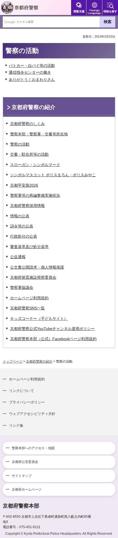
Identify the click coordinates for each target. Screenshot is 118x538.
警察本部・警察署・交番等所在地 (39, 134)
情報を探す (110, 11)
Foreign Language (94, 12)
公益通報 (18, 257)
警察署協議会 (21, 287)
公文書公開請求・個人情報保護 (37, 267)
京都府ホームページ (26, 489)
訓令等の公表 (21, 226)
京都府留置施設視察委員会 (33, 277)
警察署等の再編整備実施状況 (35, 195)
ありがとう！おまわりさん (32, 79)
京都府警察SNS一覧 (27, 308)
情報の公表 (19, 216)
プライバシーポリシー (27, 402)
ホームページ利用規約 (29, 298)
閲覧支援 (79, 11)
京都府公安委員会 (25, 462)
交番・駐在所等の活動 (29, 154)
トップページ (13, 361)
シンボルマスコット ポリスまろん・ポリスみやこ (53, 175)
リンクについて (21, 391)
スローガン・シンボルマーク (35, 165)
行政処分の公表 (23, 236)
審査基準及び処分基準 (29, 246)
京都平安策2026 (24, 185)
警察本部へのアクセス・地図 (33, 448)
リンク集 (16, 425)
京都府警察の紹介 (33, 107)
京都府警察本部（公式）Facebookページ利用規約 (53, 339)
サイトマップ (22, 476)
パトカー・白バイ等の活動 (32, 65)
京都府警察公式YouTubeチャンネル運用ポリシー (52, 328)
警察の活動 (19, 144)
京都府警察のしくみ (27, 123)
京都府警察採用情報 (27, 205)
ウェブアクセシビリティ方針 (32, 414)
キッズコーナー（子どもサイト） (39, 318)
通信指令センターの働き (30, 72)
